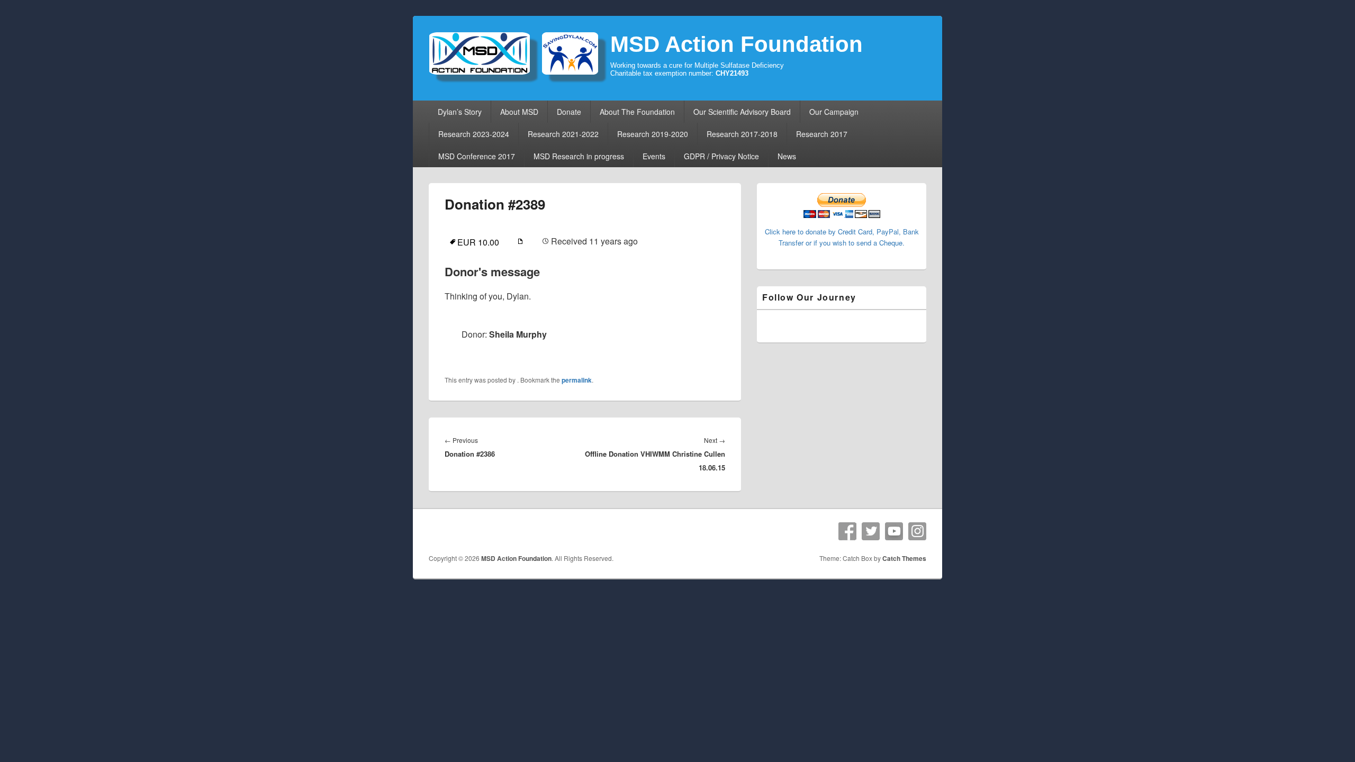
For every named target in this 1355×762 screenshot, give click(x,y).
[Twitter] (871, 531)
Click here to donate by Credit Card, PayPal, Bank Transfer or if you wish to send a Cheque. (842, 237)
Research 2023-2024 (473, 134)
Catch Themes (904, 558)
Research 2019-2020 (652, 134)
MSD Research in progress (579, 156)
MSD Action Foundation (736, 44)
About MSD (519, 111)
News (787, 156)
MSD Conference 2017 (476, 156)
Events (654, 156)
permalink (577, 380)
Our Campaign (834, 111)
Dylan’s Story (460, 111)
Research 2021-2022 (563, 134)
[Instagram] (917, 531)
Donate (569, 111)
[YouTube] (894, 531)
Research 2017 (821, 134)
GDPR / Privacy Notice (721, 156)
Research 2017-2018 (742, 134)
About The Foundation (637, 111)
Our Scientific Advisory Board (742, 111)
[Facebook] (847, 531)
